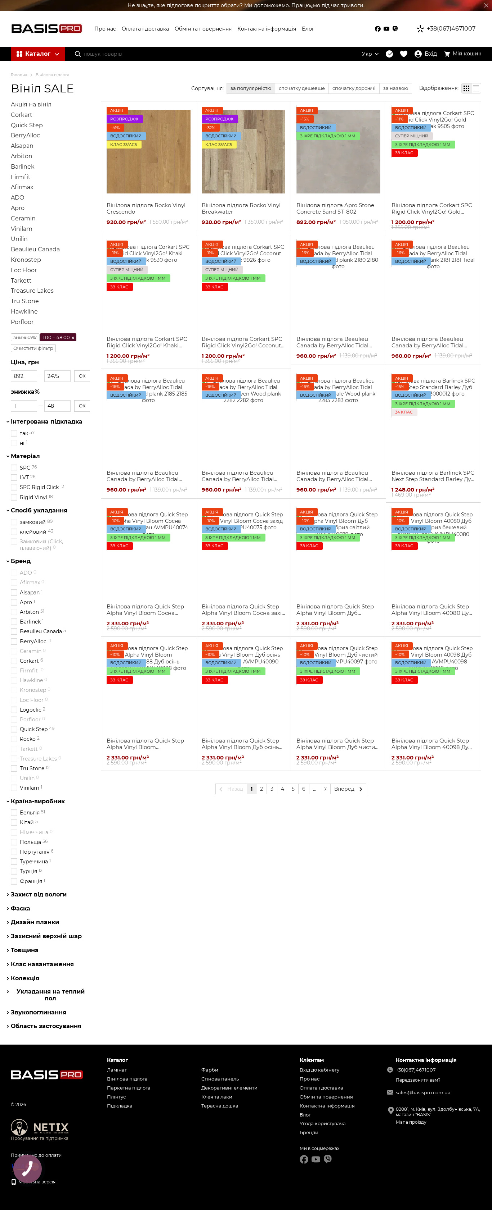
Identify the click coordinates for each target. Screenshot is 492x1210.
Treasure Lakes (32, 290)
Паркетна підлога (129, 1088)
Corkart (21, 114)
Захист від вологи (39, 894)
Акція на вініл (31, 104)
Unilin (19, 239)
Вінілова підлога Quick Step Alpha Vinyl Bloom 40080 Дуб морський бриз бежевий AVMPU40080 (432, 616)
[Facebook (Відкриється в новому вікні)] (378, 29)
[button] (486, 5)
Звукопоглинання (38, 1012)
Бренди (309, 1132)
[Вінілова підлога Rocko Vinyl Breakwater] (244, 152)
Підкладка (120, 1106)
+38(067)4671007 (451, 28)
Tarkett (21, 280)
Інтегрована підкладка (46, 422)
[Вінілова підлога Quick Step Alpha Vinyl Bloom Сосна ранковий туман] (149, 553)
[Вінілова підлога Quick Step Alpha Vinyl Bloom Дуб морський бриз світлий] (338, 553)
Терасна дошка (219, 1106)
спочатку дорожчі (354, 88)
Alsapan (22, 145)
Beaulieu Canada (35, 249)
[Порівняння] (389, 54)
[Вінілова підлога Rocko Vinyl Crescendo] (149, 152)
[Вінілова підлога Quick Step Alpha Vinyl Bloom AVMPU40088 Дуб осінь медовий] (149, 687)
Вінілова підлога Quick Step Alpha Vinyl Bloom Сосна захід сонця (243, 613)
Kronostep (26, 259)
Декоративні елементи (229, 1088)
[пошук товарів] (78, 54)
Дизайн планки (35, 922)
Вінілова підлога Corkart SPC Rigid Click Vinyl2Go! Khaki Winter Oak (147, 345)
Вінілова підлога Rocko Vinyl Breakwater (241, 208)
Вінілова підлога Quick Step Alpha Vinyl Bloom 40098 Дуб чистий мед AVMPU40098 (432, 747)
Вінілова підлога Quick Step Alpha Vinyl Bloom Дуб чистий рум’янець (337, 747)
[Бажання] (403, 54)
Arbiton (21, 156)
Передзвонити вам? (418, 1080)
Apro (17, 208)
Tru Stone (25, 301)
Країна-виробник (38, 801)
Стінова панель (220, 1079)
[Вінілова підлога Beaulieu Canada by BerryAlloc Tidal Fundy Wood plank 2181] (433, 285)
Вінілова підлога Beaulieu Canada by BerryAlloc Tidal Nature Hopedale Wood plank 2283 (336, 482)
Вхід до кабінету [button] (319, 1070)
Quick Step (27, 125)
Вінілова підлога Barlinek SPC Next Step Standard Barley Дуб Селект (433, 479)
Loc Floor (24, 270)
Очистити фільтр (33, 348)
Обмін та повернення (203, 29)
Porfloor (22, 322)
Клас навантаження (42, 964)
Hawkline (24, 311)
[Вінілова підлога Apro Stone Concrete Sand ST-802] (338, 152)
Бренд (21, 561)
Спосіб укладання (39, 510)
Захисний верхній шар (46, 936)
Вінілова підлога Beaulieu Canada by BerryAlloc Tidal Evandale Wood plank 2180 (332, 345)
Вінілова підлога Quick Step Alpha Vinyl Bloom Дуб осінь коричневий (240, 747)
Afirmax (22, 187)
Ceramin (23, 218)
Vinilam (21, 228)
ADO (17, 197)
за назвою (395, 88)
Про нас (105, 29)
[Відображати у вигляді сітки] (466, 88)
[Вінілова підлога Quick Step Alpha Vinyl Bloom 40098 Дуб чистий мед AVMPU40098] (433, 687)
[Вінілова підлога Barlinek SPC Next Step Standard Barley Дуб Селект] (433, 419)
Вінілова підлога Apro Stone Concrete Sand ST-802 (335, 208)
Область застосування (46, 1026)
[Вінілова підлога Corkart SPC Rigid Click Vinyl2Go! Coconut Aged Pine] (244, 285)
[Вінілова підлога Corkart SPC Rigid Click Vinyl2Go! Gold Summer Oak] (433, 152)
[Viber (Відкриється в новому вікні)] (395, 29)
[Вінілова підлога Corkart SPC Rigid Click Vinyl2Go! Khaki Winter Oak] (149, 285)
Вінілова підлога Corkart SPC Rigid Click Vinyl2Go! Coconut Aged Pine (242, 345)
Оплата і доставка (145, 29)
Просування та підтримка (39, 1138)
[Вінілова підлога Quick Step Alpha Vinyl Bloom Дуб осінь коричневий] (244, 687)
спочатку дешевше (302, 88)
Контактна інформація (266, 29)
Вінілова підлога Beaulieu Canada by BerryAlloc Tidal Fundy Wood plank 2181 (428, 345)
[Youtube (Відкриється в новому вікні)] (386, 29)
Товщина (25, 950)
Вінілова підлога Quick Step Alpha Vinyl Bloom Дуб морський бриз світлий (335, 613)
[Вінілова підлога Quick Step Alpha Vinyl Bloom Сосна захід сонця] (244, 553)
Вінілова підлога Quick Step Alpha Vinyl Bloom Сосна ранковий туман (145, 613)
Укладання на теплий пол (51, 994)
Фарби (209, 1070)
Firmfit (21, 176)
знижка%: (25, 337)
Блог (308, 29)
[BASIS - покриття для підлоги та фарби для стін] (47, 1074)
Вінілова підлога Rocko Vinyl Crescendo (146, 208)
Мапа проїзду (411, 1122)
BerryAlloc (25, 135)
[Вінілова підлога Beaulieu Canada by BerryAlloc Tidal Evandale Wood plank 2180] (338, 285)
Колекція (25, 978)
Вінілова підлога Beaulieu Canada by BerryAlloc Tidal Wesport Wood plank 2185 (143, 479)
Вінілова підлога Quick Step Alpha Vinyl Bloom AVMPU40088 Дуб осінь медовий (145, 750)
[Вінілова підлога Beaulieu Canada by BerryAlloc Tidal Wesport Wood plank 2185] (149, 419)
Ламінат (117, 1070)
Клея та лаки (216, 1097)
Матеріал (25, 456)
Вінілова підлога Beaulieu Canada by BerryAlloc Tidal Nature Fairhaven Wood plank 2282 (242, 482)
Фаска (20, 908)
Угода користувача (323, 1123)
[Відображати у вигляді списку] (476, 88)
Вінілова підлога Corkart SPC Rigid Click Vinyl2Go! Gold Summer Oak (432, 212)
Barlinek (23, 166)
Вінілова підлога (127, 1079)
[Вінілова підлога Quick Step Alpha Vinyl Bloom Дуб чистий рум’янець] (338, 687)
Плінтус (116, 1097)
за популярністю (251, 88)
